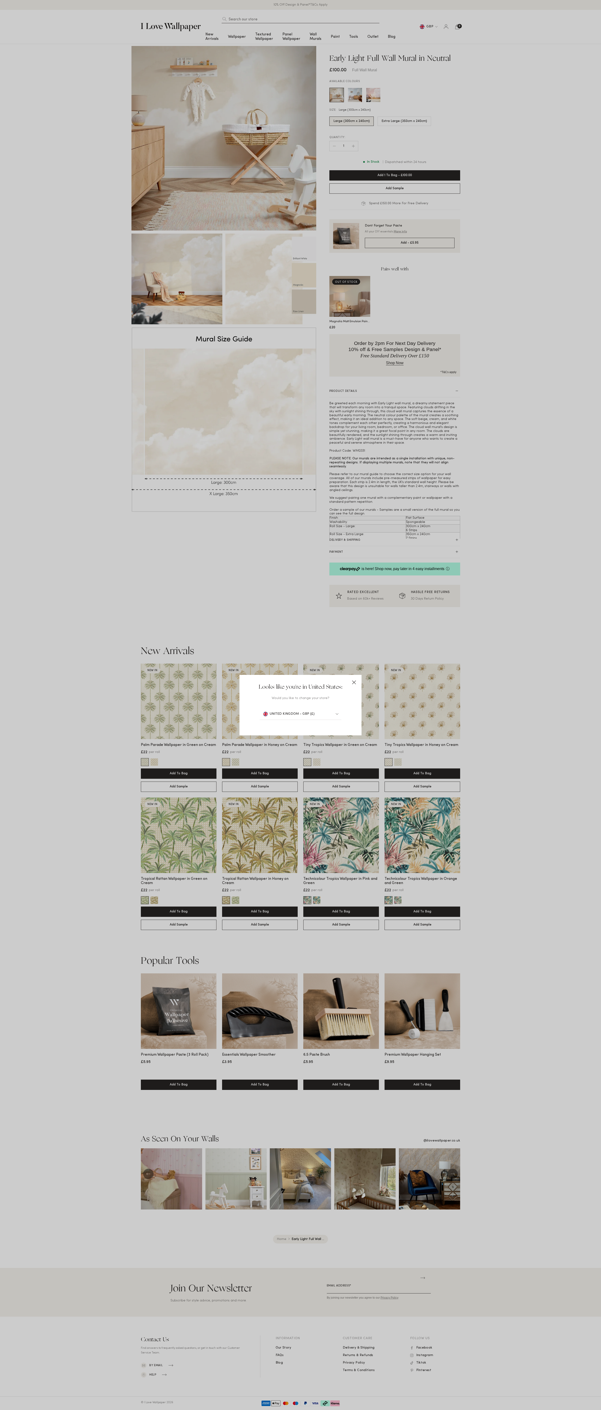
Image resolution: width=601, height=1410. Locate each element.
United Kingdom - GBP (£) (292, 714)
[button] (354, 682)
